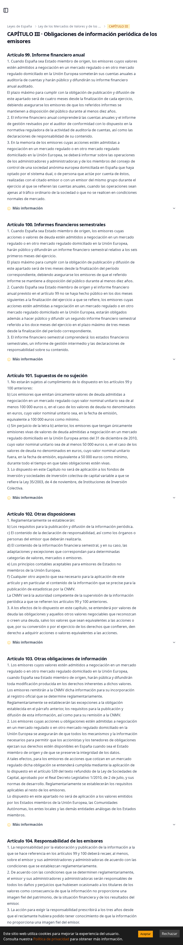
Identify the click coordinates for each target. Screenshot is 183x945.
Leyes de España (19, 26)
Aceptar (145, 934)
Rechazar (169, 933)
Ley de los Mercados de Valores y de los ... (69, 26)
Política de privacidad (51, 939)
